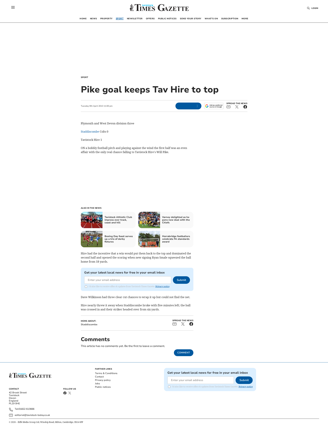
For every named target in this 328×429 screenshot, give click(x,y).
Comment (183, 352)
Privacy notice (162, 286)
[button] (13, 7)
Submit (181, 280)
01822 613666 (26, 409)
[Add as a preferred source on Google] (214, 106)
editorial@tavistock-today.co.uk (32, 415)
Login (314, 8)
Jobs (97, 383)
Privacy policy (103, 380)
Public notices (103, 387)
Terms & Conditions (106, 373)
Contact (99, 376)
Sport (84, 77)
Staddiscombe (90, 131)
